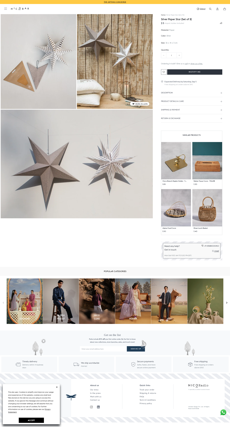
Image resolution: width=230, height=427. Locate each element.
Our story (94, 390)
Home (163, 15)
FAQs (142, 397)
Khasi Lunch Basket (201, 228)
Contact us (95, 400)
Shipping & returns (148, 393)
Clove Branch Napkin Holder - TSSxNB (175, 181)
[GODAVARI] (25, 280)
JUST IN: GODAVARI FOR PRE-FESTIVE (115, 2)
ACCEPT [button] (31, 420)
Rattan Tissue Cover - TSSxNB (204, 181)
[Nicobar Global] (20, 8)
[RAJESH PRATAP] (61, 280)
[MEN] (169, 280)
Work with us (95, 397)
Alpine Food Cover (169, 228)
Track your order (147, 390)
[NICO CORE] (97, 280)
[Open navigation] (5, 8)
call (186, 64)
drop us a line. (196, 64)
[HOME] (205, 280)
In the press (95, 393)
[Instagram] (91, 407)
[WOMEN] (133, 280)
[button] (217, 10)
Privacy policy (146, 403)
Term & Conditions (148, 400)
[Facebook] (98, 407)
